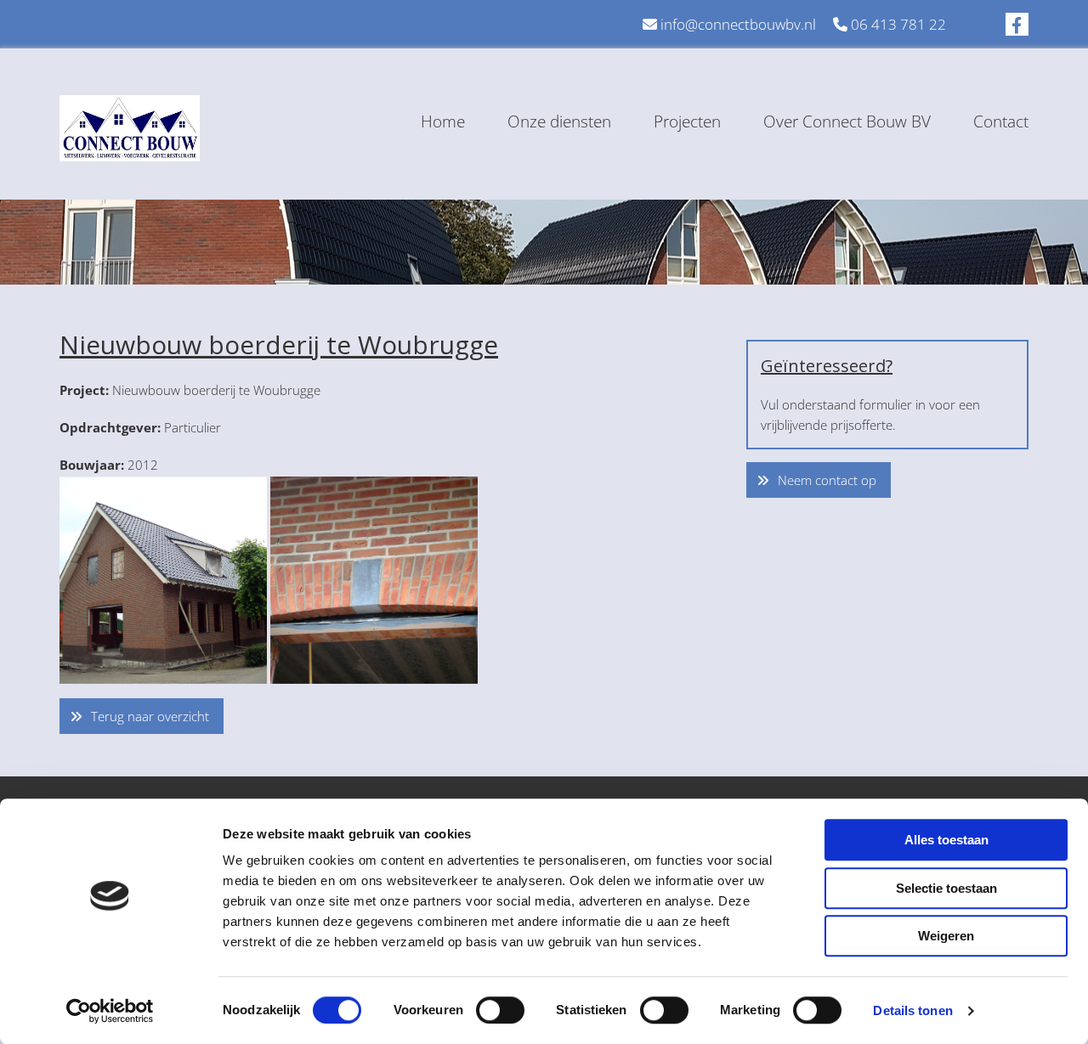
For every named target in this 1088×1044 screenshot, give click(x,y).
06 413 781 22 (898, 24)
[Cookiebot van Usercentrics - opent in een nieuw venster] (110, 1011)
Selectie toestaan (946, 888)
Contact (1000, 121)
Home (443, 121)
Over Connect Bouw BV (847, 121)
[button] (142, 716)
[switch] (500, 1010)
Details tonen (912, 1010)
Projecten (687, 121)
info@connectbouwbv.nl (738, 24)
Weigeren (946, 935)
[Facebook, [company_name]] (1017, 24)
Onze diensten (559, 121)
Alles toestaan (946, 839)
